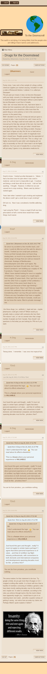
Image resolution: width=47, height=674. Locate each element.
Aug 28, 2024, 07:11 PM (10, 374)
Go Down (5, 65)
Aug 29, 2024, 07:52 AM (10, 437)
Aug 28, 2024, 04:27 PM (10, 347)
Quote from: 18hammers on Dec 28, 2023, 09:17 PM (23, 244)
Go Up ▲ (31, 671)
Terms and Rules (22, 671)
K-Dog (13, 162)
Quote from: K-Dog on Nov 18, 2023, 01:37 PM (21, 383)
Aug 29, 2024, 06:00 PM (10, 510)
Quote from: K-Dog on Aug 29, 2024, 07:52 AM (21, 516)
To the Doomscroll (34, 35)
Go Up (4, 657)
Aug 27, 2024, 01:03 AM (10, 171)
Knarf (12, 229)
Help (14, 671)
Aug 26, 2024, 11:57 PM (10, 80)
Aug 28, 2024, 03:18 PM (10, 238)
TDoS (12, 365)
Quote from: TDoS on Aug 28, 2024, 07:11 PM (21, 443)
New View (39, 154)
